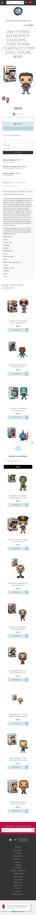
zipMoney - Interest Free (18, 870)
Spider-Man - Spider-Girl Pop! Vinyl (17, 907)
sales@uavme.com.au (18, 894)
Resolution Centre (18, 856)
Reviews (6, 186)
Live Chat (23, 839)
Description (7, 182)
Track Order (18, 853)
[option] (18, 79)
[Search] (22, 2)
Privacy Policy (18, 879)
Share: (26, 25)
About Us (18, 862)
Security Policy (18, 885)
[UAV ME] (18, 11)
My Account (18, 850)
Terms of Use (18, 876)
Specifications (20, 182)
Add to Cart (16, 330)
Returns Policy (18, 882)
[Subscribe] (32, 830)
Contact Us (18, 868)
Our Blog (18, 865)
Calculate (18, 152)
